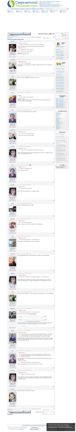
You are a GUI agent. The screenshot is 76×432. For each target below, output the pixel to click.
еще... (62, 64)
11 (24, 411)
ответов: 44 (61, 75)
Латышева (58, 112)
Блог (15, 54)
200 (30, 389)
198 (30, 350)
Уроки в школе (58, 74)
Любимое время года (60, 85)
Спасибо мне (58, 49)
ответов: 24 (61, 50)
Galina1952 (58, 118)
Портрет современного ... (60, 82)
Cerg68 (57, 120)
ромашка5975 (58, 113)
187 (30, 146)
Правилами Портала (23, 427)
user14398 (58, 124)
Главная (12, 8)
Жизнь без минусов (59, 57)
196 (30, 308)
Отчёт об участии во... (60, 98)
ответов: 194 (61, 72)
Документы (22, 8)
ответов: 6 (61, 47)
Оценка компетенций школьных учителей (50, 4)
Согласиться (61, 429)
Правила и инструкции (37, 425)
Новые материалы (44, 425)
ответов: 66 (61, 92)
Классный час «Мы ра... (60, 99)
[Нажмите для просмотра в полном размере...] (32, 321)
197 (30, 330)
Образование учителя (60, 79)
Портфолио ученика (46, 2)
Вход (62, 35)
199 (30, 370)
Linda (57, 117)
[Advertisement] (38, 23)
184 (30, 92)
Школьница (58, 127)
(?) (63, 167)
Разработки (17, 8)
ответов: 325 (61, 89)
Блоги (38, 8)
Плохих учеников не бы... (60, 65)
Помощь (41, 8)
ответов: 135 (61, 69)
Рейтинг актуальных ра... (60, 88)
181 (30, 41)
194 (30, 273)
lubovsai (57, 128)
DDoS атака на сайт (59, 52)
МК (30, 8)
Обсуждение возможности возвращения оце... (51, 5)
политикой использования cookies (65, 427)
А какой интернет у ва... (60, 91)
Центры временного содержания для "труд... (51, 6)
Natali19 (57, 126)
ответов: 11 (61, 53)
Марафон (34, 8)
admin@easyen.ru (21, 429)
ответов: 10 (61, 78)
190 (30, 203)
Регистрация (64, 34)
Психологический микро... (60, 71)
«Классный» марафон (60, 54)
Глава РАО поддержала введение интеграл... (51, 1)
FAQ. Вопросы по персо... (60, 68)
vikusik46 (57, 121)
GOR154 (57, 125)
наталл (57, 116)
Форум (27, 8)
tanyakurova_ (58, 122)
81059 (57, 119)
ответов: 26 (61, 86)
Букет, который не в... (60, 103)
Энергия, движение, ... (60, 105)
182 (30, 59)
